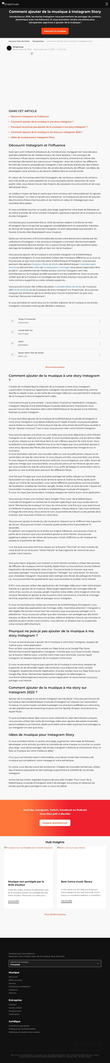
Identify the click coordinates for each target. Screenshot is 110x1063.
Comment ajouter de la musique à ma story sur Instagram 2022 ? (46, 132)
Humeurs (13, 990)
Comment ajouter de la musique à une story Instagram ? (42, 121)
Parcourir (13, 977)
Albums (12, 993)
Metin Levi (22, 356)
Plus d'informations (55, 367)
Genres (12, 983)
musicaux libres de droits (44, 264)
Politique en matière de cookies (24, 1032)
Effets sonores (15, 980)
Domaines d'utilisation (19, 986)
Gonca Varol (23, 322)
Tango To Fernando (26, 319)
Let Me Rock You (25, 330)
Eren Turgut (23, 334)
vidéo (37, 267)
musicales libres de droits (67, 286)
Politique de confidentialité (22, 1029)
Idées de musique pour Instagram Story (33, 137)
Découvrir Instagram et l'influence (30, 116)
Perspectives (15, 1011)
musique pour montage (56, 267)
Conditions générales (19, 1026)
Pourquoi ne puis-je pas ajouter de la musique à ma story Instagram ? (49, 127)
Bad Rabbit (23, 345)
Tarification (14, 1014)
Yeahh (21, 341)
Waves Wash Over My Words (31, 353)
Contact (12, 1004)
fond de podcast (20, 290)
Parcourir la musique (55, 31)
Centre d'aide (15, 1008)
